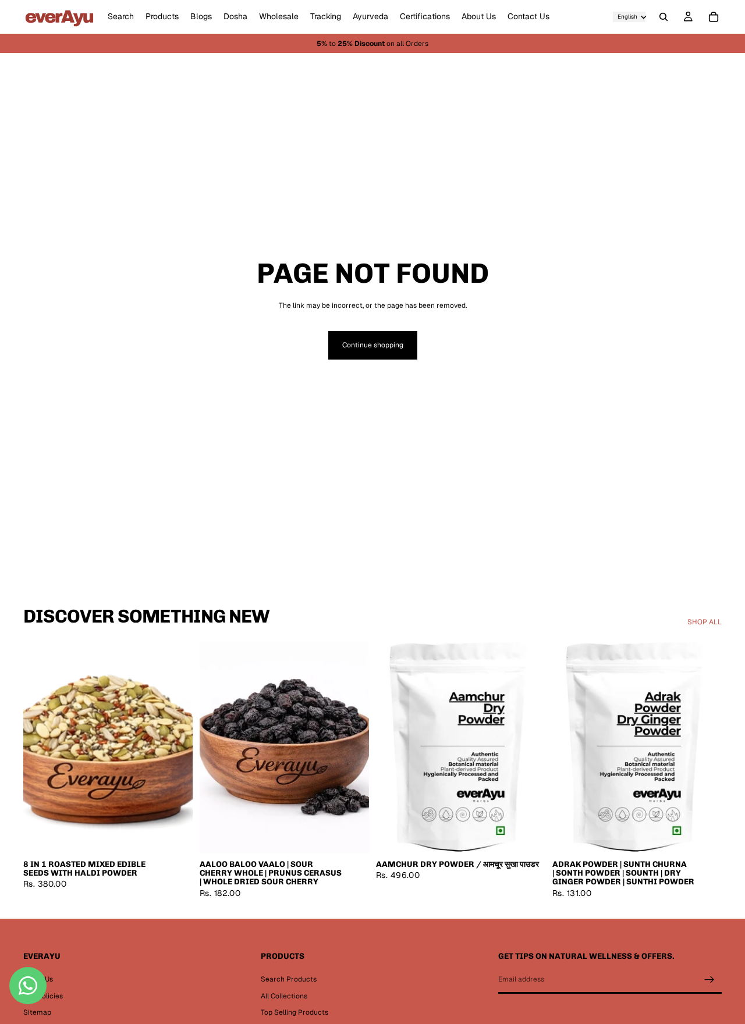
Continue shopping (372, 345)
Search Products (289, 979)
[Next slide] (175, 747)
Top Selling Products (294, 1012)
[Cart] (713, 17)
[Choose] (174, 834)
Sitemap (37, 1012)
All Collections (284, 996)
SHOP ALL (704, 622)
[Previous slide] (40, 747)
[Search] (663, 17)
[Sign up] (709, 980)
